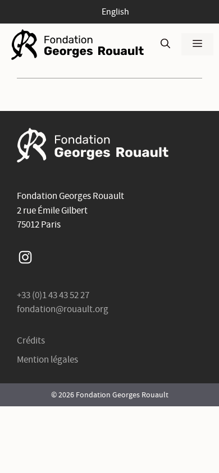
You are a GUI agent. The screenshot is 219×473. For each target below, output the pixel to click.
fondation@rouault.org (62, 309)
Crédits (31, 340)
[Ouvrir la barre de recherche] (165, 44)
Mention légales (47, 359)
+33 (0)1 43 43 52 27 (53, 295)
